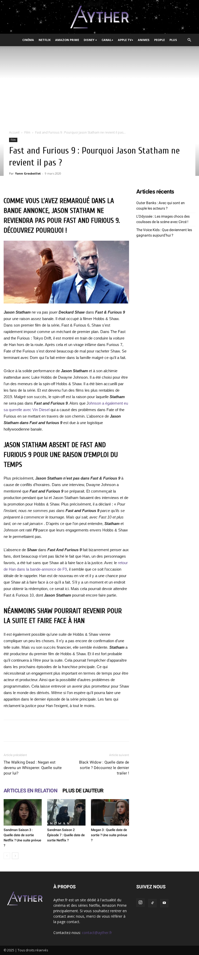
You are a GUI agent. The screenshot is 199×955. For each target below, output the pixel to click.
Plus (173, 40)
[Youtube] (164, 903)
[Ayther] (99, 17)
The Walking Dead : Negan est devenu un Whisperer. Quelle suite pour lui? (33, 768)
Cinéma (28, 40)
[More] (161, 730)
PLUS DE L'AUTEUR (82, 790)
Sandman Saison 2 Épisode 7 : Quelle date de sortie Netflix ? (66, 835)
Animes (144, 40)
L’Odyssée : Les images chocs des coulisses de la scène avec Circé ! (163, 219)
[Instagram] (140, 902)
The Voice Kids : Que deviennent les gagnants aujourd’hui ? (164, 232)
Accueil (14, 132)
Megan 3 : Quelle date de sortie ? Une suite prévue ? (109, 835)
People (159, 40)
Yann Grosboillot (28, 173)
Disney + (90, 40)
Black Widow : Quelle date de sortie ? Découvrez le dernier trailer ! (104, 768)
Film (27, 132)
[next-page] (15, 856)
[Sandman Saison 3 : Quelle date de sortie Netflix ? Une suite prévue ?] (23, 812)
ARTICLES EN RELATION (30, 790)
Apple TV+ (125, 40)
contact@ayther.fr (97, 932)
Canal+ (107, 40)
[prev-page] (7, 856)
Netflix (45, 40)
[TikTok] (152, 903)
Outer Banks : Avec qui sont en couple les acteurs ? (160, 205)
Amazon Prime (67, 40)
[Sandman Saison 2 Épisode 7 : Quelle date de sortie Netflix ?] (66, 812)
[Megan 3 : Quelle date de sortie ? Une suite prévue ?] (110, 812)
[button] (189, 40)
